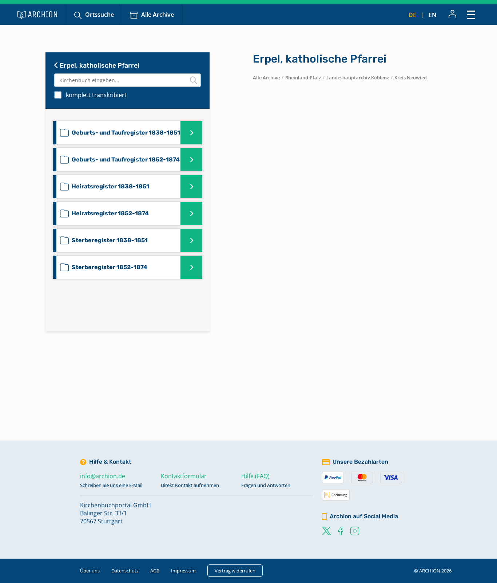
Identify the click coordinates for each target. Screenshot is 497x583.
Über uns (90, 570)
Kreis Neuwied (410, 77)
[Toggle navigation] (471, 14)
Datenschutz (125, 570)
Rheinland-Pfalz (303, 77)
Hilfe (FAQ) (255, 476)
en (433, 15)
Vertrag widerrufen (235, 570)
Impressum (183, 570)
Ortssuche (99, 15)
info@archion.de (102, 476)
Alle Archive (157, 15)
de (412, 15)
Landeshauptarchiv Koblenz (357, 77)
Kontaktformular (184, 476)
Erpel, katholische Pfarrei (98, 65)
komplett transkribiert (96, 95)
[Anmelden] (452, 14)
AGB (154, 570)
